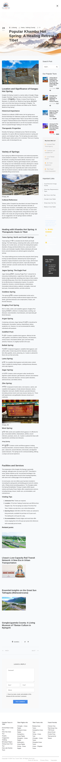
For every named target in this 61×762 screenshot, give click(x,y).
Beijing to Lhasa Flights (50, 206)
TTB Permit (51, 730)
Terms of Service (33, 760)
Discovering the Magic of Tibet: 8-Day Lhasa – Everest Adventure (54, 113)
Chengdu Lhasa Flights (50, 199)
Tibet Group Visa (52, 728)
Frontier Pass (51, 734)
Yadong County (30, 27)
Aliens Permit (51, 732)
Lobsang (14, 27)
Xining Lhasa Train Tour (50, 203)
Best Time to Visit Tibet (50, 195)
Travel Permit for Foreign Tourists (50, 184)
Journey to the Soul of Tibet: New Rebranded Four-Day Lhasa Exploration (53, 126)
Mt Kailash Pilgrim (7, 742)
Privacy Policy (44, 760)
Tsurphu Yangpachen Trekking (5, 738)
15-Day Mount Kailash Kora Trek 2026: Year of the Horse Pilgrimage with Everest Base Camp (53, 82)
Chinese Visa (51, 726)
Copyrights (54, 760)
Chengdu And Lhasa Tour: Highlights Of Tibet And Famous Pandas (53, 98)
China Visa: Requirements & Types (51, 190)
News (23, 27)
